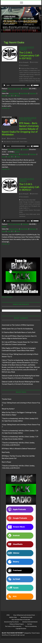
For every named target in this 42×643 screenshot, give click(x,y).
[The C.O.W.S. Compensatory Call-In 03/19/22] (9, 53)
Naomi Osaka (23, 141)
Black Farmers (25, 200)
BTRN (32, 18)
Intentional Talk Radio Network (30, 621)
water (34, 214)
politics (31, 78)
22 (33, 29)
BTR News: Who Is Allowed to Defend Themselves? (19, 448)
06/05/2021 (34, 193)
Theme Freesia (35, 633)
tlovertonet (6, 325)
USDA (31, 214)
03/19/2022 (34, 62)
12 (18, 29)
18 (27, 29)
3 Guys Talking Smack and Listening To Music (24, 615)
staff (5, 26)
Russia (39, 78)
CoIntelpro (25, 70)
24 (33, 31)
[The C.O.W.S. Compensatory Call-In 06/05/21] (9, 185)
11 (16, 29)
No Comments (24, 26)
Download (25, 88)
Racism (35, 78)
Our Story (29, 624)
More (18, 95)
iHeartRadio (24, 93)
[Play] (4, 85)
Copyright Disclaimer (21, 628)
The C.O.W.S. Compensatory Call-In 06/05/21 (29, 187)
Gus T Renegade (32, 206)
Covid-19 (26, 72)
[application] (21, 85)
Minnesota (26, 76)
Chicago (25, 202)
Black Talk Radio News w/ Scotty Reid (15, 18)
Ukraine (38, 80)
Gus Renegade (24, 62)
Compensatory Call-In (35, 70)
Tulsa (27, 214)
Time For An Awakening (25, 329)
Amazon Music (14, 93)
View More (8, 108)
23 (35, 29)
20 (30, 29)
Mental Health (15, 141)
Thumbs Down (6, 399)
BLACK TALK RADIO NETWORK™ (13, 633)
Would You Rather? (8, 409)
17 (26, 29)
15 (23, 29)
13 (19, 29)
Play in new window (14, 88)
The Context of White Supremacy (26, 48)
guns (26, 206)
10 (15, 29)
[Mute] (32, 85)
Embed (4, 91)
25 (35, 31)
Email (4, 95)
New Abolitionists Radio (26, 617)
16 (24, 29)
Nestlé (25, 208)
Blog (28, 18)
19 (29, 29)
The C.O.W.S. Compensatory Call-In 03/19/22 (29, 55)
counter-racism (27, 204)
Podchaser (32, 93)
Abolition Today (13, 617)
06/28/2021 (11, 138)
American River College (27, 68)
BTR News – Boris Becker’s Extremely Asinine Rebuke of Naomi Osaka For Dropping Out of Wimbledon (20, 129)
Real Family (6, 452)
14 (21, 29)
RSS (13, 95)
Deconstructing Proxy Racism (11, 621)
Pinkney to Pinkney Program (17, 624)
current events (33, 72)
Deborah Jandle (7, 375)
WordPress (5, 635)
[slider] (36, 85)
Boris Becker (7, 141)
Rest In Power (6, 462)
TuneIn (9, 95)
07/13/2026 (13, 26)
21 (32, 29)
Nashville (25, 78)
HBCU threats (30, 74)
